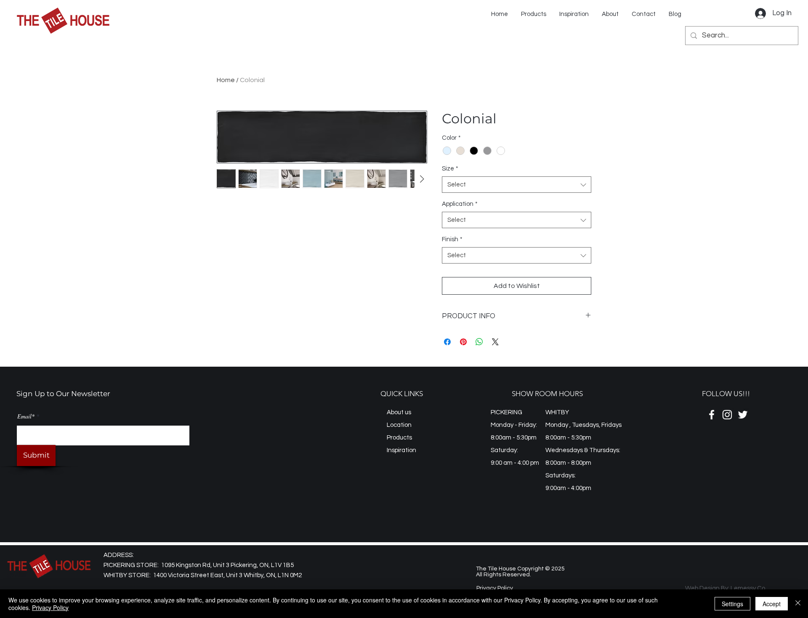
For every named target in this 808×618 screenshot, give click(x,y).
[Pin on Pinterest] (463, 342)
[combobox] (516, 184)
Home (226, 80)
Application (460, 204)
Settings (732, 603)
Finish (452, 239)
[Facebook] (711, 414)
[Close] (798, 603)
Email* (26, 416)
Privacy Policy (50, 607)
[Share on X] (495, 342)
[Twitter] (742, 414)
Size (450, 168)
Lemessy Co (748, 588)
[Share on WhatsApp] (479, 342)
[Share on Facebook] (447, 342)
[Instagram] (727, 414)
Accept (772, 603)
